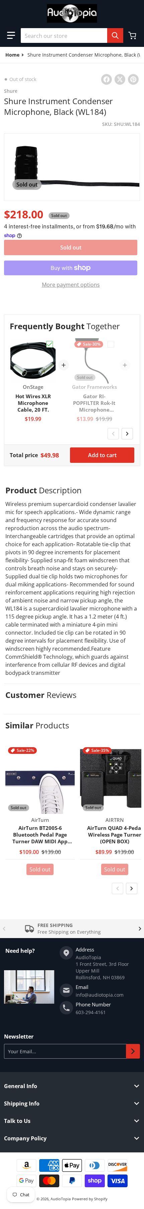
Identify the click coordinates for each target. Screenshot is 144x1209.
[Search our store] (115, 35)
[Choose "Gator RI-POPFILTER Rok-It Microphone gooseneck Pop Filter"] (110, 344)
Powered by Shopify (89, 1198)
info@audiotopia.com (100, 995)
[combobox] (72, 35)
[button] (11, 35)
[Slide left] (113, 433)
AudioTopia (61, 1198)
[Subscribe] (133, 1051)
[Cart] (133, 35)
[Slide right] (127, 433)
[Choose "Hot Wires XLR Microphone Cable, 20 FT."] (49, 344)
